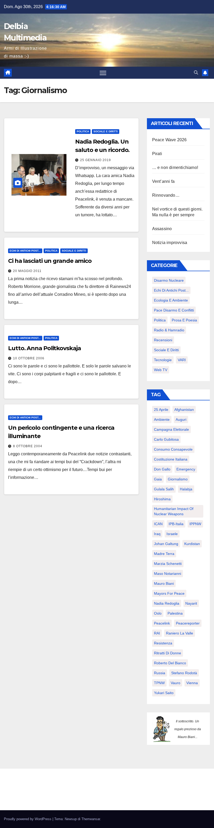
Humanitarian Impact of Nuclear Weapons (173, 511)
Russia (159, 673)
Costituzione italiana (170, 459)
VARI (182, 360)
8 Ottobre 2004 (27, 446)
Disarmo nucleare (169, 280)
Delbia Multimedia (43, 784)
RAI (157, 633)
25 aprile (161, 409)
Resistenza (163, 643)
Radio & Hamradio (169, 330)
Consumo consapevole (173, 449)
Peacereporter (188, 623)
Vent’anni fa (163, 181)
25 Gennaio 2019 (95, 160)
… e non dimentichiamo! (175, 167)
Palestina (175, 613)
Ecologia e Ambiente (171, 300)
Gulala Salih (164, 489)
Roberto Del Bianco (170, 663)
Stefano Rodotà (184, 673)
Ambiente (162, 419)
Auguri (181, 419)
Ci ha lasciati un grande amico (50, 260)
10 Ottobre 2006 (28, 358)
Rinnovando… (166, 195)
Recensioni (163, 340)
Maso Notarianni (167, 573)
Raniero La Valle (179, 633)
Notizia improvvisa (169, 242)
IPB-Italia (176, 524)
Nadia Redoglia (166, 603)
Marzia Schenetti (168, 564)
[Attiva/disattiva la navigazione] (103, 73)
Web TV (160, 370)
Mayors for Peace (169, 593)
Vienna (192, 683)
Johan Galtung (166, 544)
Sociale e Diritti (105, 131)
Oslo (158, 613)
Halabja (186, 489)
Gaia (158, 479)
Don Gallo (162, 469)
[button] (196, 72)
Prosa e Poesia (184, 320)
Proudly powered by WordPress (28, 819)
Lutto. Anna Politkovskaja (44, 348)
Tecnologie (163, 360)
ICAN (158, 524)
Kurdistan (192, 544)
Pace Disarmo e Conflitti (174, 310)
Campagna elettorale (171, 429)
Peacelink (162, 623)
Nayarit (191, 603)
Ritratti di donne (167, 653)
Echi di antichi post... (25, 250)
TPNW (159, 683)
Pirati (157, 153)
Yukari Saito (164, 693)
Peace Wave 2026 (169, 140)
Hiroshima (162, 499)
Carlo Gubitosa (166, 439)
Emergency (185, 469)
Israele (172, 534)
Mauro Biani (164, 583)
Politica (83, 131)
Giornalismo (178, 479)
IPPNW (195, 524)
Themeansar (90, 819)
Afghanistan (184, 409)
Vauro (175, 683)
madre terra (164, 554)
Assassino (162, 228)
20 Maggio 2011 (27, 271)
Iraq (157, 534)
